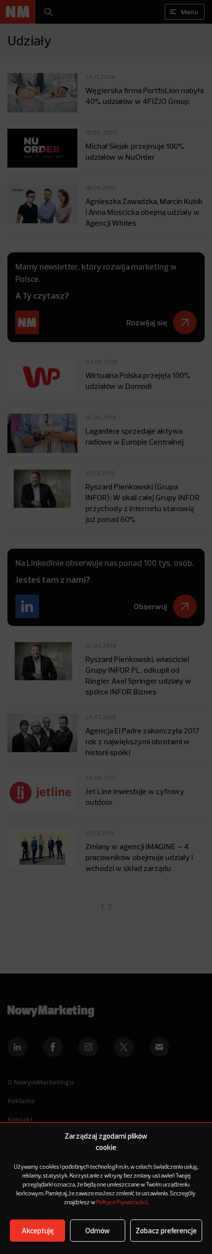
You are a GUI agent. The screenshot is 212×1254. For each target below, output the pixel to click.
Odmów (97, 1230)
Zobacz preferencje (166, 1230)
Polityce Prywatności (121, 1202)
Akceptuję (38, 1230)
